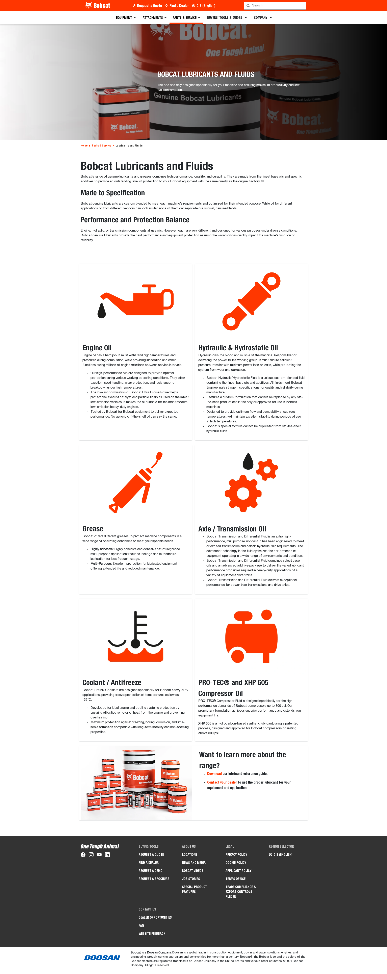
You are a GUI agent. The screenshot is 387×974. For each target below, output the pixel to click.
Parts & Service (101, 145)
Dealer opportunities (155, 917)
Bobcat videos (192, 871)
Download (214, 773)
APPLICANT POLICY (238, 871)
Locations (190, 855)
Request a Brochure (154, 879)
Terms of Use (236, 879)
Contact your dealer (222, 782)
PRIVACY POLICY (236, 855)
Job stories (191, 879)
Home (84, 145)
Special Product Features (194, 889)
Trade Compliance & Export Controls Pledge (241, 891)
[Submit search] (302, 5)
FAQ (141, 925)
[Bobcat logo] (98, 6)
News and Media (194, 863)
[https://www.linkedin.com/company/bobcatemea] (107, 855)
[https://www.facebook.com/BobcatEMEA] (83, 855)
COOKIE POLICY (236, 863)
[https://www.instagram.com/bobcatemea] (91, 855)
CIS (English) (206, 5)
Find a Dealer (179, 5)
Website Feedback (152, 934)
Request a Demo (150, 871)
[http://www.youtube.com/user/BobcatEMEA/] (99, 855)
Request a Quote (149, 5)
